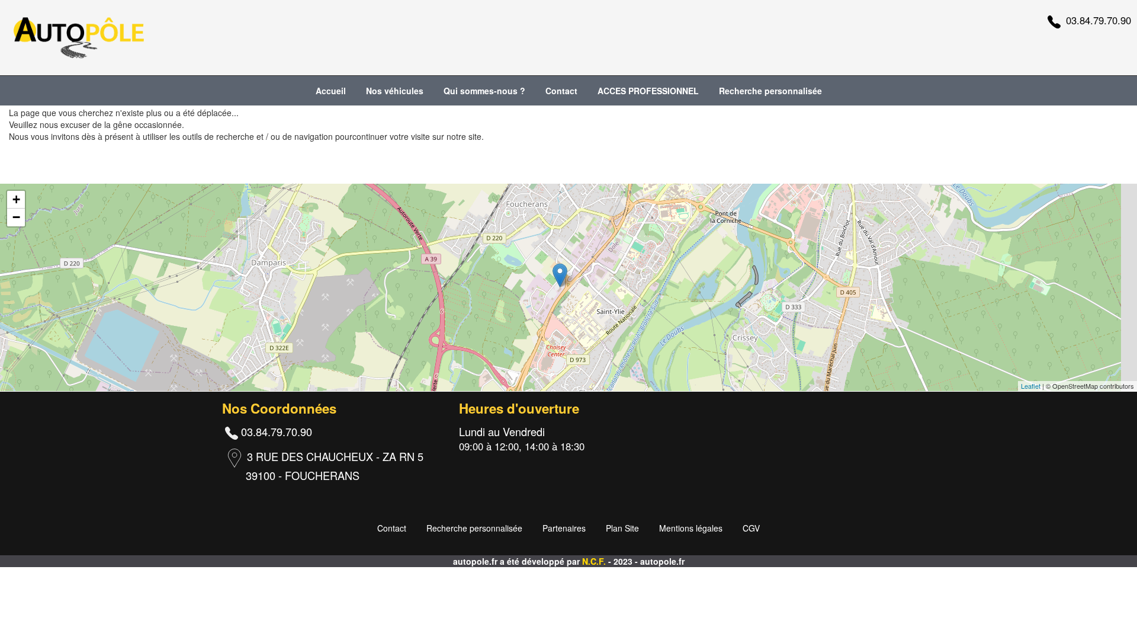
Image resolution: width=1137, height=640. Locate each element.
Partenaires (564, 528)
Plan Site (622, 528)
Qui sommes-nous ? (484, 91)
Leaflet (1030, 386)
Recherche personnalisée (770, 91)
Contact (561, 91)
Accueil (331, 91)
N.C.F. (595, 561)
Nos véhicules (394, 91)
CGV (751, 528)
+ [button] (16, 199)
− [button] (16, 217)
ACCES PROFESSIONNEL (648, 91)
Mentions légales (690, 528)
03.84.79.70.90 (1098, 20)
